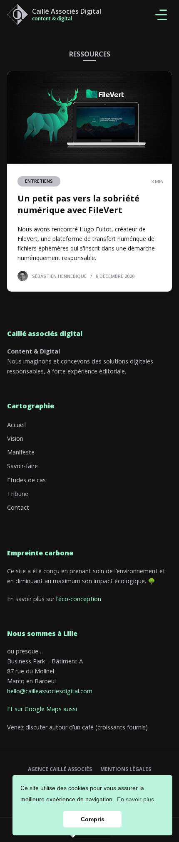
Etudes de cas (26, 480)
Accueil (16, 425)
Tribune (17, 494)
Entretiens (39, 181)
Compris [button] (92, 819)
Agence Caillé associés (60, 769)
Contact (18, 507)
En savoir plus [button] (135, 799)
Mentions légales (125, 769)
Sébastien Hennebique (59, 275)
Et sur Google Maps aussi (42, 709)
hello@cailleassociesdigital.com (49, 691)
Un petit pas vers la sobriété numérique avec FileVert (78, 204)
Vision (15, 438)
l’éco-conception (78, 599)
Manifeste (21, 452)
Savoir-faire (22, 466)
